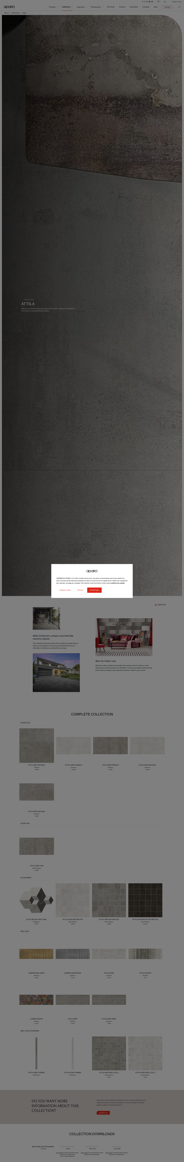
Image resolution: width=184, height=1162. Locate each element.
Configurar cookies (65, 590)
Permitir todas (94, 590)
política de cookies (118, 583)
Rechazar (80, 590)
